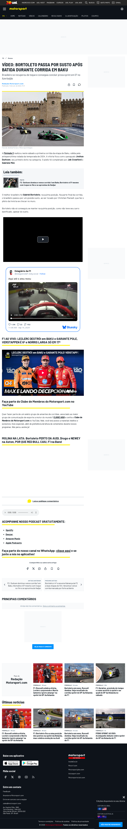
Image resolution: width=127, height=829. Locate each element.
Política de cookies (62, 821)
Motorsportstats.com (76, 777)
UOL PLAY (69, 3)
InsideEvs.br (73, 762)
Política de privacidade (80, 821)
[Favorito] (73, 84)
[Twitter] (33, 568)
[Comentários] (80, 84)
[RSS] (33, 777)
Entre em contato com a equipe (15, 799)
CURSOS (60, 3)
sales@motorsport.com (12, 803)
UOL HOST (41, 3)
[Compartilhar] (68, 84)
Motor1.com (72, 765)
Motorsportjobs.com (76, 769)
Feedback (6, 791)
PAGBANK (51, 3)
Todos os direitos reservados (75, 825)
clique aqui (63, 550)
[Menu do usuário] (122, 8)
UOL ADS (78, 3)
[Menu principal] (4, 9)
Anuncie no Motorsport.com (13, 795)
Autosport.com (74, 773)
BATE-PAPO (105, 3)
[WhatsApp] (39, 568)
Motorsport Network (54, 825)
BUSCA (92, 3)
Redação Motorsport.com (12, 84)
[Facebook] (27, 568)
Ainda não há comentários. (42, 606)
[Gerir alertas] (58, 568)
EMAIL (118, 3)
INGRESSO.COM (28, 3)
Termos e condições (45, 821)
